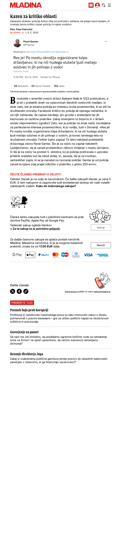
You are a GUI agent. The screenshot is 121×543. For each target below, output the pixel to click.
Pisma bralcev (71, 291)
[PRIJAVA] (97, 5)
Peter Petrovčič (24, 29)
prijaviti (54, 228)
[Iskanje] (103, 5)
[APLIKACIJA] (91, 5)
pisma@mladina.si (102, 291)
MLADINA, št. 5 (18, 32)
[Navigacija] (109, 5)
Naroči (101, 245)
